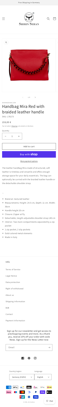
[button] (3, 19)
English (40, 377)
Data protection (13, 282)
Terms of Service (13, 269)
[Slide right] (35, 97)
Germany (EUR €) (19, 377)
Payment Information (15, 320)
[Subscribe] (49, 347)
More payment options (29, 161)
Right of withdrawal (15, 288)
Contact (9, 314)
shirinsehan (31, 402)
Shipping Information (15, 301)
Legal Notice (11, 276)
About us (10, 295)
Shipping (14, 126)
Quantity (5, 130)
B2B (7, 308)
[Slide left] (23, 97)
